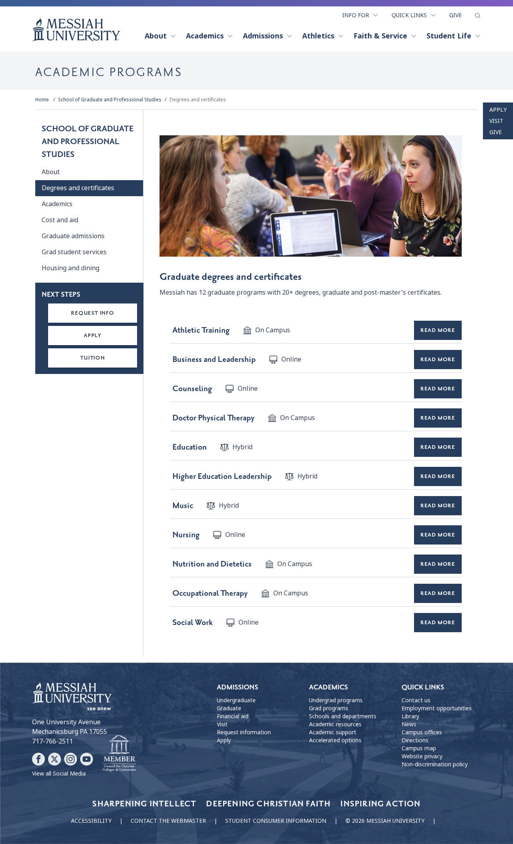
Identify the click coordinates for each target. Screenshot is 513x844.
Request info (92, 312)
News (409, 724)
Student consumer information (275, 821)
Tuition (92, 357)
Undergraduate (236, 700)
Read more (437, 330)
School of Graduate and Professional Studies (110, 99)
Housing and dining (70, 268)
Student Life (448, 36)
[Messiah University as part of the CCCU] (119, 753)
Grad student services (74, 252)
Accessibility (91, 821)
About (156, 36)
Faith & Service (380, 36)
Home (42, 99)
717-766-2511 (52, 741)
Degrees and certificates (198, 99)
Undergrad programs (336, 700)
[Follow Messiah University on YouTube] (86, 759)
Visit (496, 121)
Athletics (318, 36)
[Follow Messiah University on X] (54, 759)
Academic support (332, 732)
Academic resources (335, 724)
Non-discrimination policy (435, 764)
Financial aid (232, 716)
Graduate (229, 708)
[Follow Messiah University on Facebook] (38, 759)
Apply (498, 110)
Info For (355, 15)
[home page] (76, 30)
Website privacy (422, 756)
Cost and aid (60, 220)
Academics (205, 36)
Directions (415, 740)
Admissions (263, 36)
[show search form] (478, 15)
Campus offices (422, 732)
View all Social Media (59, 774)
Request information (244, 732)
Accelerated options (335, 740)
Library (410, 716)
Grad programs (328, 708)
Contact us (416, 700)
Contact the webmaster (168, 821)
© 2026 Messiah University (384, 821)
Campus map (419, 748)
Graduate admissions (73, 236)
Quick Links (409, 15)
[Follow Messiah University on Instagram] (70, 759)
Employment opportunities (437, 708)
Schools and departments (342, 716)
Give (455, 15)
